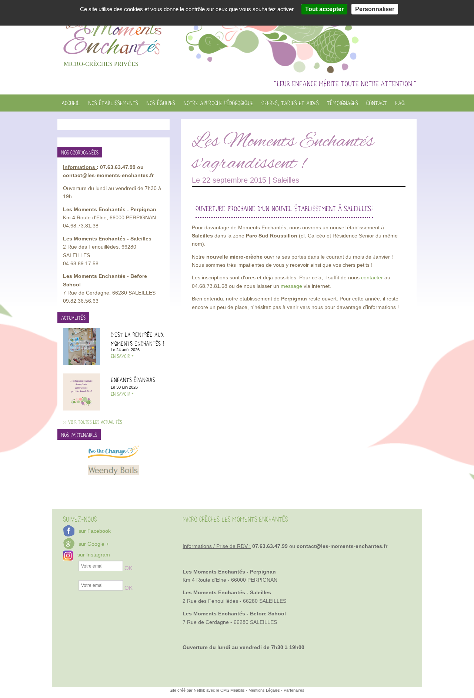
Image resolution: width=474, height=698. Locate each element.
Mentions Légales (264, 690)
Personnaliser (374, 9)
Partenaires (294, 690)
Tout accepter (324, 9)
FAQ (400, 103)
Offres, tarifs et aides (290, 103)
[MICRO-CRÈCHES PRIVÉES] (113, 28)
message (291, 286)
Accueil (70, 103)
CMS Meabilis (232, 690)
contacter (372, 277)
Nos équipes (160, 103)
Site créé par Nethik (188, 690)
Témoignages (342, 103)
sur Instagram (93, 555)
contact (376, 103)
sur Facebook (95, 531)
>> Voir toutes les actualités (92, 422)
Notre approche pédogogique (218, 103)
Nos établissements (113, 103)
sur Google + (94, 544)
